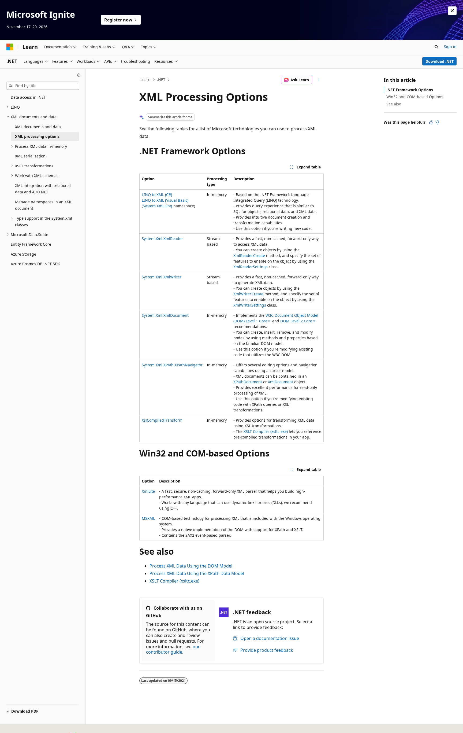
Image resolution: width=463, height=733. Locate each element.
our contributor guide (173, 649)
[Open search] (436, 47)
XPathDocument (247, 381)
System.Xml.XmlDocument (165, 315)
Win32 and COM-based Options (414, 96)
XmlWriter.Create (248, 293)
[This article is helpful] (431, 122)
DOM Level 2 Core (296, 320)
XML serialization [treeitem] (30, 156)
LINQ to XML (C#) (157, 194)
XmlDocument (280, 381)
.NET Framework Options (409, 89)
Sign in (450, 46)
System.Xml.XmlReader (162, 238)
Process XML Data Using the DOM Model (191, 566)
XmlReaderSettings (250, 266)
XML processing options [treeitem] (37, 136)
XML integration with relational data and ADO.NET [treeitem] (43, 189)
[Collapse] (78, 75)
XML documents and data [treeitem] (38, 126)
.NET (161, 79)
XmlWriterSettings (249, 305)
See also (393, 103)
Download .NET (439, 61)
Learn (145, 79)
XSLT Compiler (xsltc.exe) (266, 431)
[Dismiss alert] (452, 10)
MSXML (148, 518)
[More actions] (319, 80)
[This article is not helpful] (437, 122)
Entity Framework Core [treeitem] (31, 244)
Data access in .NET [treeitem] (28, 97)
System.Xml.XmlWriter (161, 276)
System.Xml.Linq (157, 205)
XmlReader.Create (249, 255)
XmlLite (148, 491)
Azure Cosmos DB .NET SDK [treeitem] (35, 263)
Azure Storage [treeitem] (23, 254)
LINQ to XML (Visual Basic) (165, 200)
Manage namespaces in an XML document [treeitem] (43, 205)
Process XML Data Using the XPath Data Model (197, 573)
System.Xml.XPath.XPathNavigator (172, 364)
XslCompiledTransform (162, 420)
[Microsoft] (9, 46)
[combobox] (42, 86)
